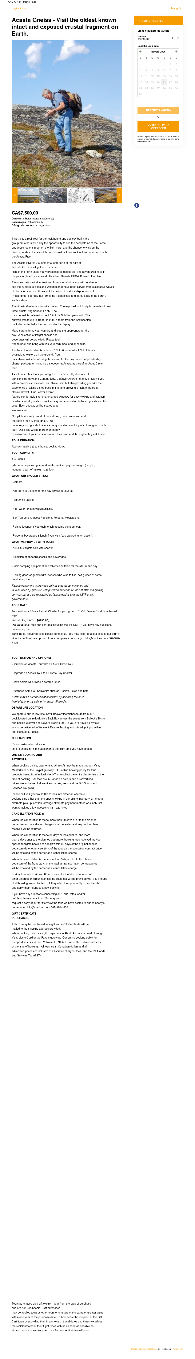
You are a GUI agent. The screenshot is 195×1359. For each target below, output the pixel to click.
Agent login (178, 1348)
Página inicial (19, 8)
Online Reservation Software (144, 1348)
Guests (143, 37)
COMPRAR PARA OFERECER (158, 126)
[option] (25, 195)
